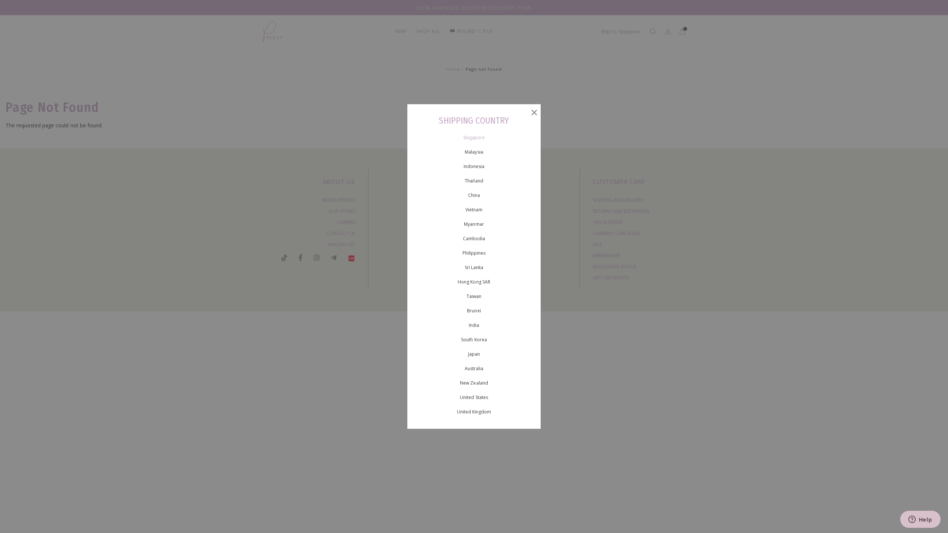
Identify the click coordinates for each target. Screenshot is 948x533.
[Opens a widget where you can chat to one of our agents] (920, 520)
